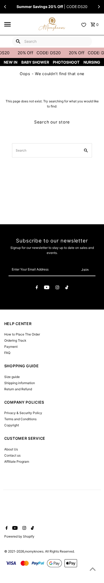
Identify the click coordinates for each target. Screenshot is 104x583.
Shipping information (19, 383)
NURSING (91, 62)
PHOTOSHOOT (66, 62)
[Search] (18, 41)
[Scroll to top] (93, 569)
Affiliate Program (16, 462)
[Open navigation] (20, 24)
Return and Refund (18, 389)
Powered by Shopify (19, 536)
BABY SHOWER (35, 62)
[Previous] (5, 7)
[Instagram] (57, 288)
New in (10, 62)
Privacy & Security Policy (23, 413)
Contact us (12, 455)
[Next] (99, 7)
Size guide (12, 377)
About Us (11, 449)
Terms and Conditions (20, 419)
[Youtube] (46, 288)
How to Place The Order (22, 334)
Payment (11, 347)
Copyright (11, 425)
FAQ (7, 353)
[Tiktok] (66, 288)
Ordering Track (15, 340)
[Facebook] (37, 288)
